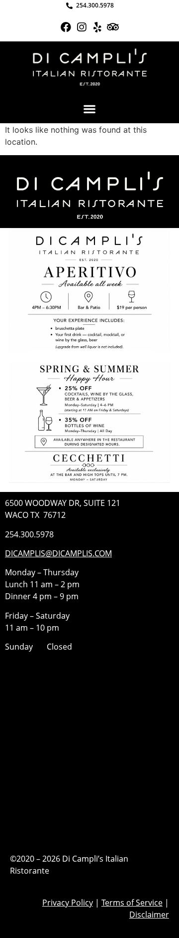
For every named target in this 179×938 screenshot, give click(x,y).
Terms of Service (132, 902)
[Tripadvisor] (112, 27)
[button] (89, 108)
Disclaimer (149, 914)
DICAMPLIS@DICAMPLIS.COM (58, 553)
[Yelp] (97, 27)
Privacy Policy (67, 902)
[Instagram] (82, 27)
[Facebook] (66, 27)
